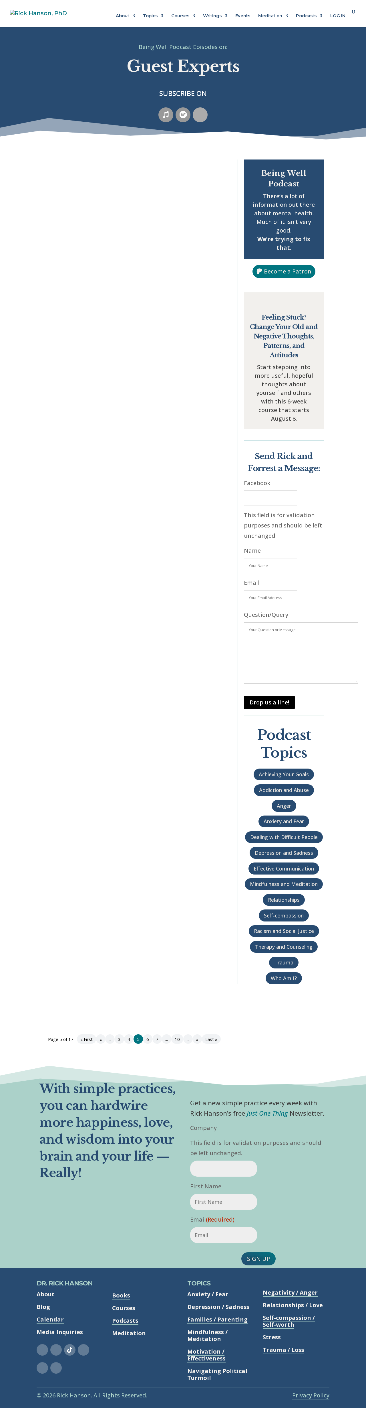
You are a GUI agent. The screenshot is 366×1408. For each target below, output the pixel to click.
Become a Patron (287, 271)
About (122, 16)
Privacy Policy (310, 1395)
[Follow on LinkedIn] (42, 1368)
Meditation (270, 16)
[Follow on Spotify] (183, 114)
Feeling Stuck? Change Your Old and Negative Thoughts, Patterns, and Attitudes (284, 336)
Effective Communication (284, 868)
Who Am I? (284, 978)
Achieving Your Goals (284, 774)
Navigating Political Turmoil (217, 1374)
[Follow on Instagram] (56, 1350)
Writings (212, 16)
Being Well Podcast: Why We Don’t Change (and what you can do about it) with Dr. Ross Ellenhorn (132, 284)
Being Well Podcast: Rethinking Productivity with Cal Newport (132, 356)
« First (86, 1039)
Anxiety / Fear (207, 1294)
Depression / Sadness (218, 1307)
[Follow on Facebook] (42, 1350)
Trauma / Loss (283, 1350)
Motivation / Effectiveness (206, 1355)
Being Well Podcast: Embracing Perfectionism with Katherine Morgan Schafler (132, 888)
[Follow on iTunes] (165, 114)
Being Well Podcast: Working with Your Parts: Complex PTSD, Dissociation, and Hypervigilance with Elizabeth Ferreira (130, 197)
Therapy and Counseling (284, 946)
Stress (272, 1337)
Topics (150, 16)
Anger (284, 805)
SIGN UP (258, 1259)
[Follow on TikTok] (69, 1350)
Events (242, 16)
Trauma (283, 962)
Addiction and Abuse (284, 790)
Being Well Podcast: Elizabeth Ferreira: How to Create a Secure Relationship (122, 984)
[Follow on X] (83, 1350)
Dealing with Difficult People (284, 837)
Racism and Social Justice (284, 930)
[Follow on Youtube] (56, 1368)
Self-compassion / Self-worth (289, 1321)
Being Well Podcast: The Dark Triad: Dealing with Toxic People (132, 606)
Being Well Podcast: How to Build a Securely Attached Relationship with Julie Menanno (120, 698)
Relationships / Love (293, 1305)
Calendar (50, 1319)
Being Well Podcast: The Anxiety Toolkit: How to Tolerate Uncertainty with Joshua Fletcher (125, 439)
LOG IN (337, 16)
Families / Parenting (217, 1319)
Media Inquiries (60, 1332)
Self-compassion (284, 915)
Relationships (284, 899)
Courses (180, 16)
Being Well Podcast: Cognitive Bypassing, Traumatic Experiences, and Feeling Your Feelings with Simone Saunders (132, 793)
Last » (211, 1039)
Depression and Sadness (284, 852)
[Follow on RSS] (200, 114)
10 (177, 1039)
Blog (43, 1307)
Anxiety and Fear (284, 821)
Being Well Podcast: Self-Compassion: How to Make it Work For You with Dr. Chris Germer (128, 526)
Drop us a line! (269, 702)
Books (121, 1295)
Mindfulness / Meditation (207, 1335)
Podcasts (306, 16)
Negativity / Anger (290, 1292)
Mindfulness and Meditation (284, 884)
